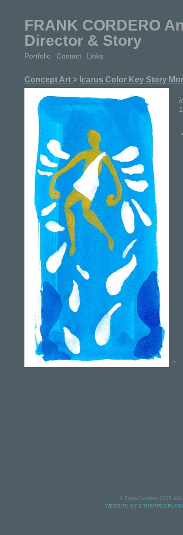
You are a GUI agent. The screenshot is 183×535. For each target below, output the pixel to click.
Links (94, 56)
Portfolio (37, 56)
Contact (68, 56)
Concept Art (48, 79)
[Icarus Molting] (96, 228)
